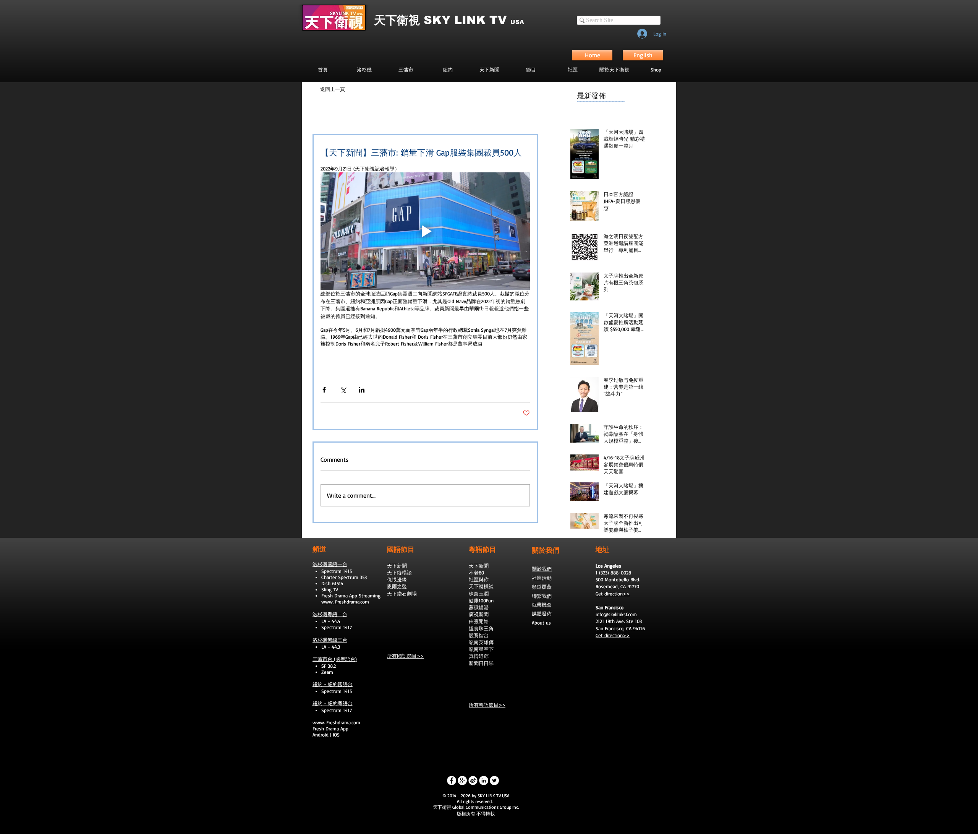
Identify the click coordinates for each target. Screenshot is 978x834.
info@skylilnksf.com (616, 614)
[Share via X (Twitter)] (343, 389)
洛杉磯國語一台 (330, 564)
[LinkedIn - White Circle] (483, 780)
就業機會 (542, 605)
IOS (336, 735)
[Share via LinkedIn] (361, 389)
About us (541, 623)
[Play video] (425, 231)
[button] (531, 69)
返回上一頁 (332, 89)
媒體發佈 (542, 613)
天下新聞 (397, 566)
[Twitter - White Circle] (494, 780)
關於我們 (542, 569)
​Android (321, 735)
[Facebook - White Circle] (451, 780)
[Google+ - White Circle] (462, 780)
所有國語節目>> (405, 656)
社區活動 (542, 578)
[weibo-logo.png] (473, 780)
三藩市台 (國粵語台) (335, 659)
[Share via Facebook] (324, 389)
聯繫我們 (542, 596)
